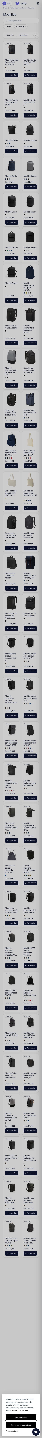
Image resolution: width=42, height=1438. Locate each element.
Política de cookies (20, 1410)
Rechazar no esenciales (21, 1425)
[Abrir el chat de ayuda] (36, 1432)
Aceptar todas (21, 1417)
